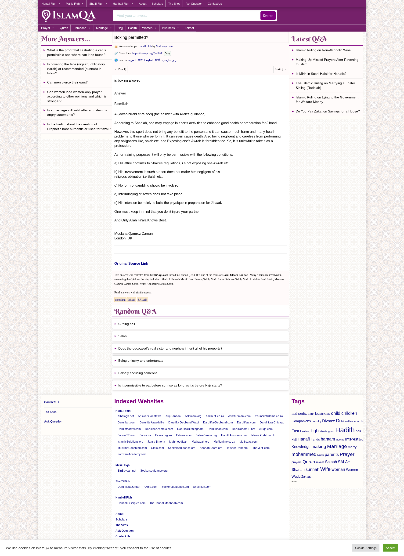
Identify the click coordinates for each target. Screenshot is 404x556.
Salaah (331, 461)
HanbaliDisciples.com (131, 503)
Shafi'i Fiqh (96, 3)
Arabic (132, 61)
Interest (351, 439)
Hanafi (304, 439)
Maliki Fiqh (73, 3)
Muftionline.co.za (224, 441)
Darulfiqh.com (126, 422)
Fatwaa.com (183, 435)
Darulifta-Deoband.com (218, 422)
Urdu (175, 61)
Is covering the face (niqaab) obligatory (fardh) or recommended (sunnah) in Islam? (76, 68)
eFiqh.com (266, 429)
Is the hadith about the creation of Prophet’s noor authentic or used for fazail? (79, 126)
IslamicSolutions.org (130, 441)
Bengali (140, 61)
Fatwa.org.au (163, 435)
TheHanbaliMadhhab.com (166, 503)
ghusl (331, 431)
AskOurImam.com (239, 416)
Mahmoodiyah (178, 441)
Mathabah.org (200, 441)
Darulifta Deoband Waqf (183, 422)
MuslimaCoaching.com (132, 448)
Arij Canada (173, 416)
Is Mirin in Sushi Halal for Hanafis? (321, 74)
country (316, 421)
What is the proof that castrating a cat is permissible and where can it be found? (76, 52)
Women (147, 28)
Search (268, 16)
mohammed (304, 454)
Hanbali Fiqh (121, 3)
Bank (311, 413)
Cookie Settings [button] (366, 548)
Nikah (320, 455)
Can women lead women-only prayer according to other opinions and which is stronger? (77, 96)
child (335, 413)
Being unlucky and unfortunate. (141, 360)
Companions (301, 421)
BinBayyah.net (127, 470)
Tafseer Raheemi (237, 448)
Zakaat (189, 28)
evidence (350, 421)
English (148, 61)
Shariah (298, 469)
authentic (299, 413)
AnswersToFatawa (149, 416)
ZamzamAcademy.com (132, 454)
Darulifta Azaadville (152, 422)
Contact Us (215, 3)
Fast (295, 431)
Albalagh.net (126, 416)
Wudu (296, 476)
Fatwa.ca (145, 435)
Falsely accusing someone (138, 373)
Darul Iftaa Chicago (272, 422)
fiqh (315, 430)
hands (315, 439)
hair (358, 431)
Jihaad (131, 299)
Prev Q (120, 69)
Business (168, 28)
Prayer (45, 28)
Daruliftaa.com (246, 422)
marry (352, 447)
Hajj (120, 28)
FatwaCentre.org (206, 435)
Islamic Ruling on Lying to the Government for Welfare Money (327, 99)
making (318, 446)
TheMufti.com (261, 448)
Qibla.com (157, 448)
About (142, 3)
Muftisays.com (164, 46)
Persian (166, 61)
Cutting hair (126, 324)
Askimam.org (193, 416)
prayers (297, 462)
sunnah (312, 469)
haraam (328, 439)
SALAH (142, 299)
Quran (64, 28)
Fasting (305, 431)
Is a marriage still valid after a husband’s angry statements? (77, 112)
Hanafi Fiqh (49, 3)
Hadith (132, 28)
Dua (340, 420)
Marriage (102, 28)
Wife (325, 469)
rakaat (320, 462)
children (349, 413)
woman (338, 469)
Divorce (328, 421)
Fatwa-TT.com (126, 435)
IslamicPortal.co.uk (263, 435)
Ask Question (194, 3)
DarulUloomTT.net (243, 429)
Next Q (280, 69)
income (340, 439)
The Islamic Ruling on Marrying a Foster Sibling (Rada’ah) (325, 85)
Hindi (157, 61)
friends (323, 431)
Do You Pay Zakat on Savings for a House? (328, 111)
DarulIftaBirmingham (190, 429)
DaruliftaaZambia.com (159, 429)
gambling (120, 299)
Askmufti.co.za (215, 416)
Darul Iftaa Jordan (129, 486)
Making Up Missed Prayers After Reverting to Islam (327, 62)
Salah (122, 336)
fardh (360, 421)
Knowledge (301, 447)
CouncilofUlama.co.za (269, 416)
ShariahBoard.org (211, 448)
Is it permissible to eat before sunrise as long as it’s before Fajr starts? (170, 385)
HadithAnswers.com (234, 435)
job (361, 439)
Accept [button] (390, 548)
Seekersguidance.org (181, 448)
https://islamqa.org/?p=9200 (147, 53)
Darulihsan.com (218, 429)
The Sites (174, 3)
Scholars (157, 3)
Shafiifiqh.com (202, 486)
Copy (167, 53)
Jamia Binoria (156, 441)
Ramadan (79, 28)
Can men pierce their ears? (67, 82)
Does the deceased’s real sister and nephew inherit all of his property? (170, 348)
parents (332, 454)
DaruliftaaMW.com (129, 429)
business (322, 413)
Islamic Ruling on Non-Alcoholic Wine (323, 50)
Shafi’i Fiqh (122, 481)
